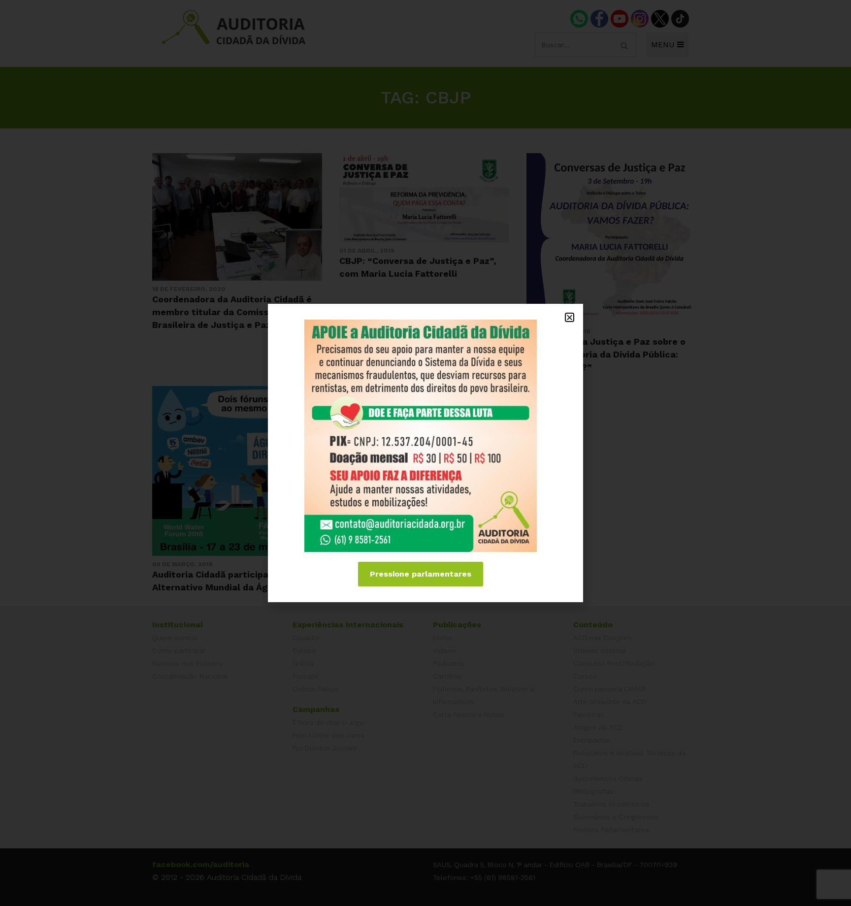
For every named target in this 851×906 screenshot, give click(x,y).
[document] (425, 453)
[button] (569, 317)
